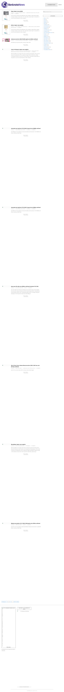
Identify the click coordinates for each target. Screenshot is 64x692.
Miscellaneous (46, 37)
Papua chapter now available (17, 11)
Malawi (24, 524)
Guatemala (28, 129)
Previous (3, 601)
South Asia (45, 48)
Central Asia (46, 27)
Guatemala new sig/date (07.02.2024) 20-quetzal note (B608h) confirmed (25, 128)
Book (45, 23)
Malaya (33, 50)
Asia (16, 287)
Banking (45, 22)
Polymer (45, 45)
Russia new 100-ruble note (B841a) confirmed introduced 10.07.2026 (24, 286)
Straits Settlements (27, 51)
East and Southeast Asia (20, 40)
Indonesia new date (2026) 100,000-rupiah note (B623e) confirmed (24, 39)
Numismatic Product (47, 43)
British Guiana (33, 26)
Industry (45, 35)
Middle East (46, 36)
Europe (18, 287)
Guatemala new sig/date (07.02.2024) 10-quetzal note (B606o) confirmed (25, 207)
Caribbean (45, 24)
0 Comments (17, 13)
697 (15, 601)
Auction (45, 20)
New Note (21, 287)
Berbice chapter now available (17, 25)
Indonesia (31, 40)
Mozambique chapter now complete (18, 444)
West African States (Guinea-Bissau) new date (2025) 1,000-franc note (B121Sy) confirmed (25, 366)
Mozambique (28, 445)
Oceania (17, 12)
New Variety (26, 40)
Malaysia (17, 51)
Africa (17, 368)
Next (18, 601)
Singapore (21, 51)
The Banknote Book (21, 12)
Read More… (25, 20)
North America (46, 41)
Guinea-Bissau (25, 368)
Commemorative (47, 29)
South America (18, 26)
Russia (25, 287)
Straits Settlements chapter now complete (19, 49)
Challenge (45, 28)
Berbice (30, 26)
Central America (18, 129)
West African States (31, 368)
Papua (34, 12)
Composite (46, 31)
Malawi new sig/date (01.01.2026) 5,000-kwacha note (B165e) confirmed (25, 523)
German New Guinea (29, 12)
